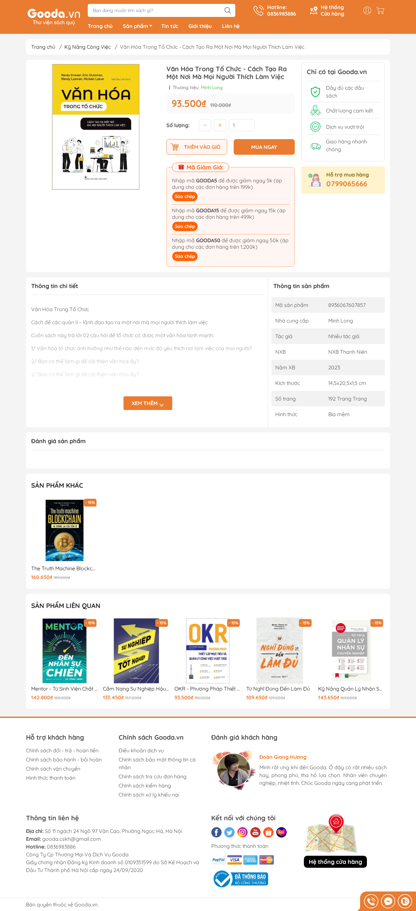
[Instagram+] (242, 832)
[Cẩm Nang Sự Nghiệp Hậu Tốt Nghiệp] (136, 650)
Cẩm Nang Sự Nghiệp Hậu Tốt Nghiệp (136, 689)
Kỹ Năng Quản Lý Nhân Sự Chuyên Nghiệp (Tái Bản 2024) (351, 689)
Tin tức (169, 26)
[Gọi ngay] (371, 901)
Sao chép (185, 196)
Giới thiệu (200, 26)
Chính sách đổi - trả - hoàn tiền (62, 750)
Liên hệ (231, 26)
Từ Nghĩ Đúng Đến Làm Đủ (278, 689)
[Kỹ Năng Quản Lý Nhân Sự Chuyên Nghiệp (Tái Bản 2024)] (351, 650)
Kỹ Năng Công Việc (87, 47)
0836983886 (61, 846)
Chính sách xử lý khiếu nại (149, 794)
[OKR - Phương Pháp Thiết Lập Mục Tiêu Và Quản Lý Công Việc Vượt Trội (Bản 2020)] (208, 650)
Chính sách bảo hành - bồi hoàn (64, 759)
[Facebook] (216, 832)
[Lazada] (281, 832)
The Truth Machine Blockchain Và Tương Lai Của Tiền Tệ (64, 568)
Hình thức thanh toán (50, 777)
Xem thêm (145, 403)
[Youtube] (255, 832)
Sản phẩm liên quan (65, 605)
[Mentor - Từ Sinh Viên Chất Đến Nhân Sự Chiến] (64, 650)
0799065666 (346, 183)
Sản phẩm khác (57, 485)
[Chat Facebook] (388, 901)
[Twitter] (229, 832)
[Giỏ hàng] (382, 10)
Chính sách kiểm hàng (145, 785)
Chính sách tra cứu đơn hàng (153, 776)
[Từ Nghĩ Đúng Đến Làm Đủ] (279, 650)
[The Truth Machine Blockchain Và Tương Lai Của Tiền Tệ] (64, 530)
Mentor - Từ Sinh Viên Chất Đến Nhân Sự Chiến (64, 689)
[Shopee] (268, 832)
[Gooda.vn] (54, 16)
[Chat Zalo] (405, 901)
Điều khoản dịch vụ (141, 750)
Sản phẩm (135, 26)
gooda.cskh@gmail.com (71, 839)
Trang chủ (100, 26)
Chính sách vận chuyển (53, 768)
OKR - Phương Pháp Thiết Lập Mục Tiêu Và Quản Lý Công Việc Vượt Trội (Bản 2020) (208, 689)
